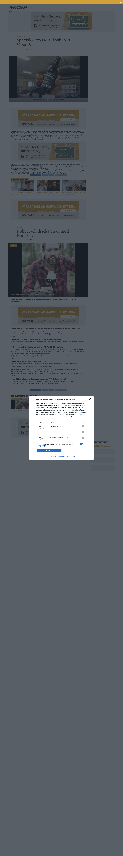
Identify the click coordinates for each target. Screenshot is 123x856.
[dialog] (61, 428)
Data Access (61, 456)
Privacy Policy (71, 456)
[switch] (82, 426)
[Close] (90, 399)
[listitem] (61, 422)
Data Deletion (52, 456)
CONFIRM (49, 450)
